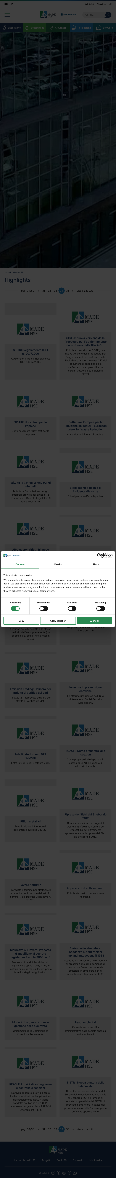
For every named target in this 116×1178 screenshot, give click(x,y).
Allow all (94, 620)
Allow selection (58, 620)
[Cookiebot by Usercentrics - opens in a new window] (99, 555)
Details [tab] (58, 564)
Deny (21, 620)
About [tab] (96, 564)
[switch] (43, 608)
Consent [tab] (20, 564)
